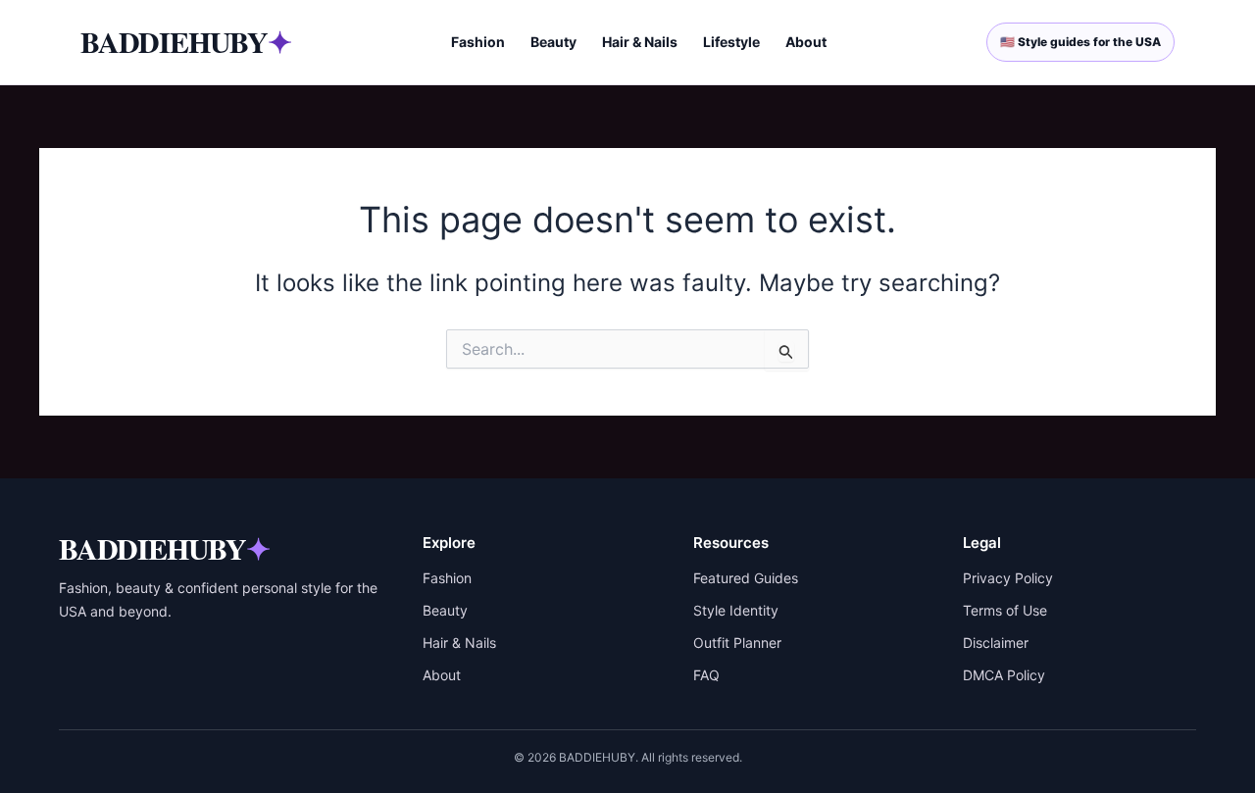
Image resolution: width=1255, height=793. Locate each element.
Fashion (478, 41)
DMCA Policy (1004, 675)
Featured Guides (745, 578)
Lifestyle (731, 41)
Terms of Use (1005, 610)
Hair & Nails (640, 41)
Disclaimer (996, 642)
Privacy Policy (1008, 578)
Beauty (553, 41)
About (806, 41)
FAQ (706, 675)
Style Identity (735, 610)
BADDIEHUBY (185, 41)
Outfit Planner (737, 642)
